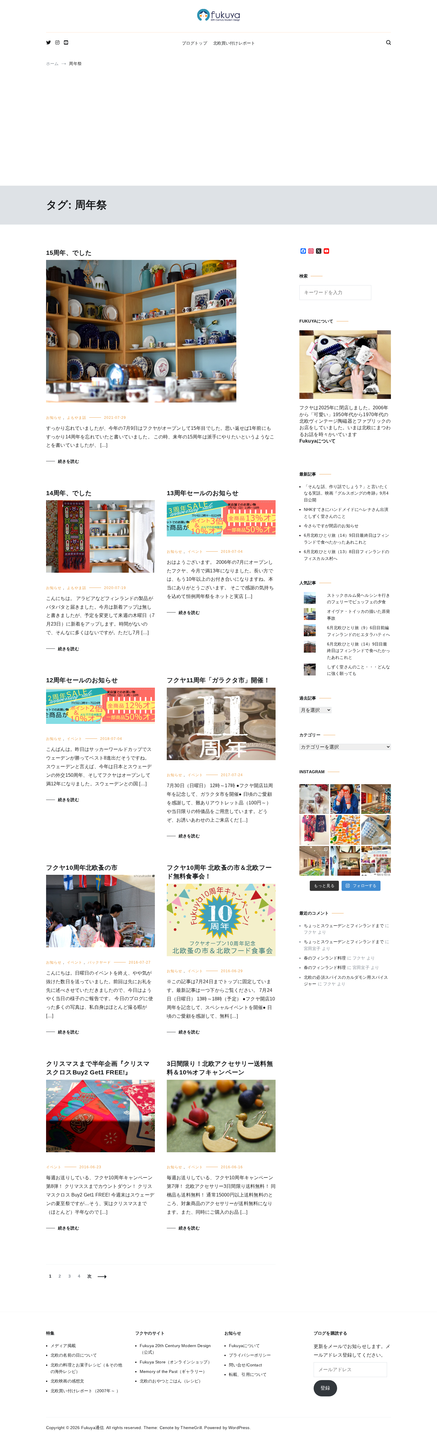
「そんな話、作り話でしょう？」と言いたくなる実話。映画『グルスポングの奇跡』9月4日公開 (346, 493)
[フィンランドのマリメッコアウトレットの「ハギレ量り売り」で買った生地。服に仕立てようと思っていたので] (314, 830)
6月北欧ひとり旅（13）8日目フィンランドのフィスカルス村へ (346, 555)
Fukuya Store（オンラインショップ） (176, 1362)
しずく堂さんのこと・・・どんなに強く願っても (358, 670)
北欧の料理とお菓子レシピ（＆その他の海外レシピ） (86, 1368)
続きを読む (68, 461)
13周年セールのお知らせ (203, 493)
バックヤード (99, 962)
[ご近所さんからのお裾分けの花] (345, 861)
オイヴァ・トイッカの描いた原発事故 (358, 614)
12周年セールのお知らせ (82, 680)
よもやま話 (76, 418)
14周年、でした (69, 493)
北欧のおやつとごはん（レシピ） (171, 1381)
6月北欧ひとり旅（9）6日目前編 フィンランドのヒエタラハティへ (358, 631)
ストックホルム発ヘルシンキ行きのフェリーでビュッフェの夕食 (358, 598)
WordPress (238, 1427)
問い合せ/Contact (245, 1365)
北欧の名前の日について (74, 1355)
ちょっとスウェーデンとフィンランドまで (344, 925)
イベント (195, 552)
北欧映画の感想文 (67, 1381)
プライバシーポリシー (250, 1355)
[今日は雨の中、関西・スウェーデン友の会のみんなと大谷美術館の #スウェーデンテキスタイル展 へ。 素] (314, 861)
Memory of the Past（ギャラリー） (173, 1371)
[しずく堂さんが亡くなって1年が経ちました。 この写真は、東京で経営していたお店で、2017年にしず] (345, 799)
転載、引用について (248, 1374)
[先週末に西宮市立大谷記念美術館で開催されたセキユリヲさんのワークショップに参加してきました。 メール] (345, 830)
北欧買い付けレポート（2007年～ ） (85, 1390)
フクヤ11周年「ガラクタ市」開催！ (218, 680)
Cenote (167, 1427)
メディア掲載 (63, 1345)
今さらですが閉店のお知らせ (331, 525)
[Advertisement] (218, 138)
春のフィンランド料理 (325, 958)
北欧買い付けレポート (234, 43)
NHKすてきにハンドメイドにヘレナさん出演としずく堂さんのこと (346, 512)
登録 (325, 1387)
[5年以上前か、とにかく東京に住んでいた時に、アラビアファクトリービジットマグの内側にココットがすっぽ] (376, 830)
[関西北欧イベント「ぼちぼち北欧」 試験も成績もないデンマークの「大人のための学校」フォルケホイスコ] (376, 861)
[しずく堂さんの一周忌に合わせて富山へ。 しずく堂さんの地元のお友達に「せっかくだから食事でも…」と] (314, 799)
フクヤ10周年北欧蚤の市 (81, 867)
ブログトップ (194, 43)
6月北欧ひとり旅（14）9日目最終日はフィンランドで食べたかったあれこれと (346, 538)
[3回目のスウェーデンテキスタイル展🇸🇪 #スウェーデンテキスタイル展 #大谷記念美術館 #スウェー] (376, 799)
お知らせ (54, 418)
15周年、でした (69, 252)
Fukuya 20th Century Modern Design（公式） (175, 1349)
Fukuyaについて (244, 1345)
